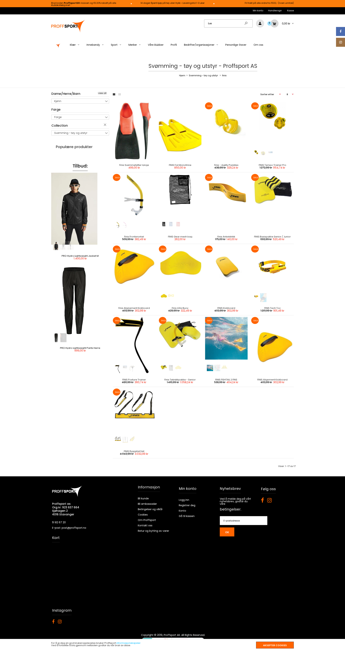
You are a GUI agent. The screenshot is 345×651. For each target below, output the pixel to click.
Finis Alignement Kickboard (134, 308)
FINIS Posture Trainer (134, 379)
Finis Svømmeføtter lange (134, 165)
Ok (227, 532)
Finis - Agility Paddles (226, 165)
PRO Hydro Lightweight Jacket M (80, 256)
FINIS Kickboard (226, 308)
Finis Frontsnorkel (134, 236)
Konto (182, 510)
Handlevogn (275, 10)
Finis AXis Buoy (180, 308)
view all (102, 93)
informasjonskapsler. (128, 643)
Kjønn (57, 101)
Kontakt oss (145, 525)
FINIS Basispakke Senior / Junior (272, 236)
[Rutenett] (114, 94)
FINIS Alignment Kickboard (272, 379)
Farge (56, 109)
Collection (59, 125)
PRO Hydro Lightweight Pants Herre (80, 348)
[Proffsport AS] (68, 32)
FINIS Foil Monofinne (180, 165)
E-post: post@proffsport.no (69, 528)
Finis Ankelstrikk (226, 236)
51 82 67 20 (59, 522)
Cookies (143, 514)
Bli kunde (143, 498)
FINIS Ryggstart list (134, 451)
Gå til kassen (187, 516)
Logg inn (184, 500)
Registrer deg (187, 505)
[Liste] (119, 94)
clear (105, 125)
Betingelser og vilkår (150, 509)
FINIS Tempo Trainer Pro (272, 165)
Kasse (290, 10)
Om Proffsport (147, 520)
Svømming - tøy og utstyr (70, 133)
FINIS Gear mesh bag (180, 236)
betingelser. (230, 509)
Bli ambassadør (147, 504)
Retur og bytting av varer (153, 531)
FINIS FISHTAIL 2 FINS (226, 379)
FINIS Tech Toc (272, 308)
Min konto (258, 10)
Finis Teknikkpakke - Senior (180, 379)
